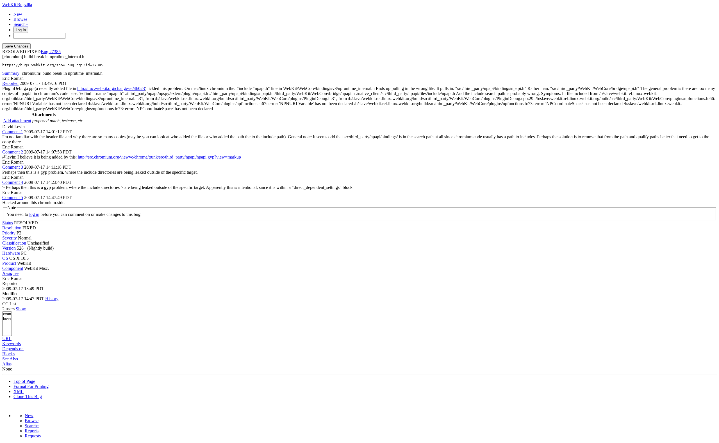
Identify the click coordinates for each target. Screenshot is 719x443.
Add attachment (17, 120)
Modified (10, 293)
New (17, 14)
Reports (31, 430)
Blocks (8, 353)
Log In (21, 30)
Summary (10, 73)
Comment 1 (12, 131)
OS (5, 258)
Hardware (11, 253)
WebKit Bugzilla (17, 4)
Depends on (13, 348)
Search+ (20, 24)
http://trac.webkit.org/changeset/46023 (111, 88)
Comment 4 (12, 182)
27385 (55, 51)
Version (9, 248)
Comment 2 (12, 152)
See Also (10, 358)
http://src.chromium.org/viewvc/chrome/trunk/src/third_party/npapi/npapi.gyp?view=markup (159, 157)
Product (9, 263)
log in (34, 214)
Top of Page (24, 381)
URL (7, 338)
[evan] (7, 314)
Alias (7, 363)
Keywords (11, 343)
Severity (9, 238)
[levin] (7, 319)
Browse (20, 19)
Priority (8, 232)
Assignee (10, 273)
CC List (9, 303)
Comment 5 (12, 197)
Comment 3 (12, 167)
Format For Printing (31, 386)
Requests (33, 435)
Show (21, 308)
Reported (10, 83)
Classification (14, 243)
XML (18, 391)
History (51, 298)
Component (12, 268)
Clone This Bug (27, 396)
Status (7, 222)
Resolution (11, 227)
